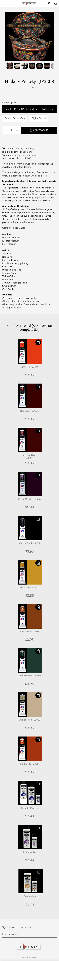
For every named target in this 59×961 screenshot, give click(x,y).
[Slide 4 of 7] (32, 66)
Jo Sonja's (33, 957)
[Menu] (3, 3)
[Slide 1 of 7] (10, 66)
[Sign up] (54, 934)
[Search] (49, 3)
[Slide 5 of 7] (39, 66)
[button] (38, 342)
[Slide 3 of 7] (24, 66)
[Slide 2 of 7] (17, 66)
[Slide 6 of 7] (47, 66)
